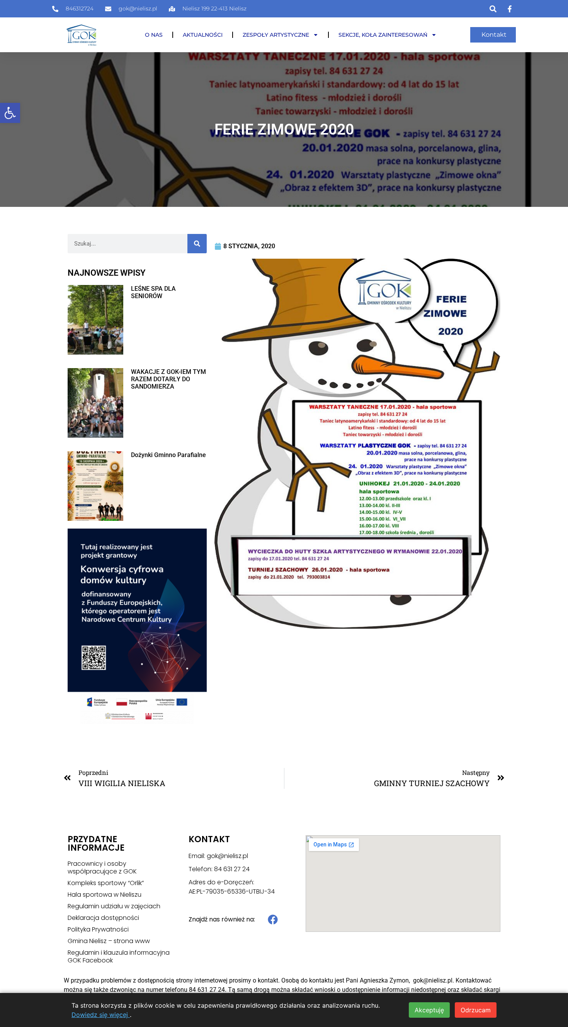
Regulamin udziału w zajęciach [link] (114, 906)
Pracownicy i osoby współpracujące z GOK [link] (102, 867)
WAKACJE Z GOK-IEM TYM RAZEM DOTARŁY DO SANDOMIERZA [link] (168, 379)
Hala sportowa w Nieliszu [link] (104, 895)
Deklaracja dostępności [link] (103, 918)
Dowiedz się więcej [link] (100, 1014)
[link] (10, 113)
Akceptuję (429, 1010)
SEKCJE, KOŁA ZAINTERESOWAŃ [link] (382, 34)
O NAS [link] (154, 34)
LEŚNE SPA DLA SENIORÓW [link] (153, 292)
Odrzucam (476, 1010)
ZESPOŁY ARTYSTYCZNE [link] (276, 34)
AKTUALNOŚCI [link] (203, 34)
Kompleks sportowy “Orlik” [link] (106, 883)
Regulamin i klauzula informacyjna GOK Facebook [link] (119, 956)
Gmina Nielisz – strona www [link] (109, 941)
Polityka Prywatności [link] (98, 929)
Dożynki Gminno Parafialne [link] (168, 455)
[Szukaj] (197, 243)
